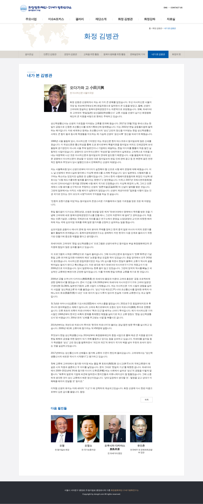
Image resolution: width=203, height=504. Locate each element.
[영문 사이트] (165, 7)
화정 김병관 (157, 28)
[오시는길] (176, 7)
